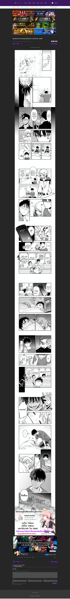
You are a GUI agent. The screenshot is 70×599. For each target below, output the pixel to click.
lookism (22, 7)
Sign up (56, 7)
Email (28, 579)
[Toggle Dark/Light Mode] (56, 41)
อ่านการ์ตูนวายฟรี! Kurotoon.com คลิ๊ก (35, 47)
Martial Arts (27, 7)
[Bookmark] (55, 41)
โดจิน (37, 592)
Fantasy (37, 7)
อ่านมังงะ (35, 592)
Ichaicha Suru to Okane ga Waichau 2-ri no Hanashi (24, 41)
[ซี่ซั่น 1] (14, 43)
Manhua (18, 7)
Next (55, 43)
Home (13, 41)
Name (13, 579)
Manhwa (14, 7)
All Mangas (16, 41)
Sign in (52, 7)
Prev (52, 43)
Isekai (40, 7)
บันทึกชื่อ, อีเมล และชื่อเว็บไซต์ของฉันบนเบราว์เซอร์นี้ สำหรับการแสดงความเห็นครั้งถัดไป (19, 584)
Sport (44, 7)
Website (44, 579)
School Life (32, 7)
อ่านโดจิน (33, 592)
